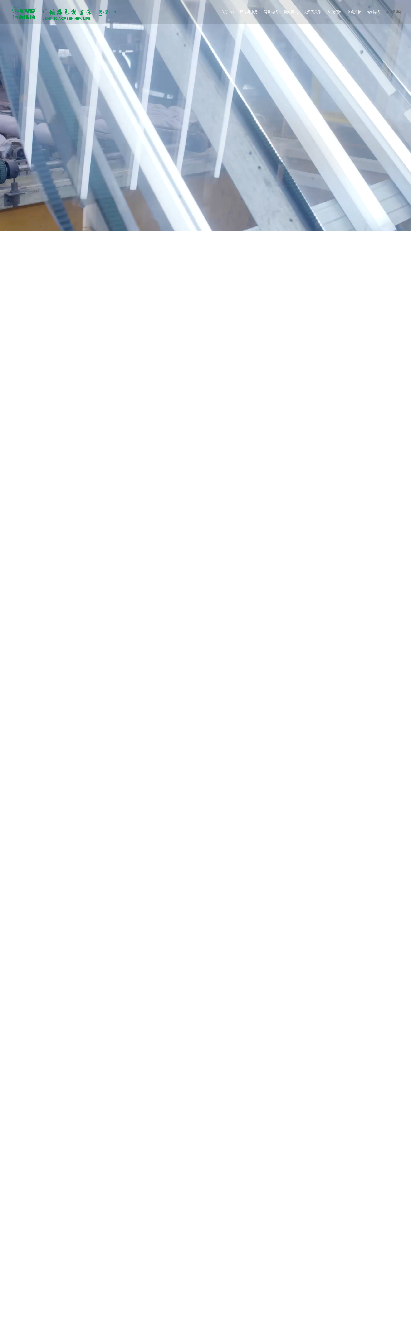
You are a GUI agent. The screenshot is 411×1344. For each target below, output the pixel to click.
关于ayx (227, 12)
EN (113, 12)
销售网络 (271, 12)
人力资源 (334, 12)
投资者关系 (312, 12)
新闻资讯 (291, 12)
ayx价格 (373, 12)
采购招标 (354, 12)
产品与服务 (249, 12)
